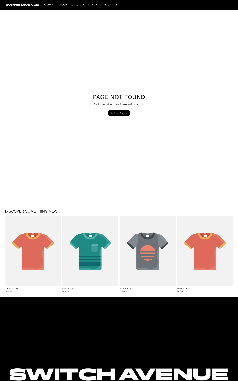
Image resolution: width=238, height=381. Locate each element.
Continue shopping (119, 113)
